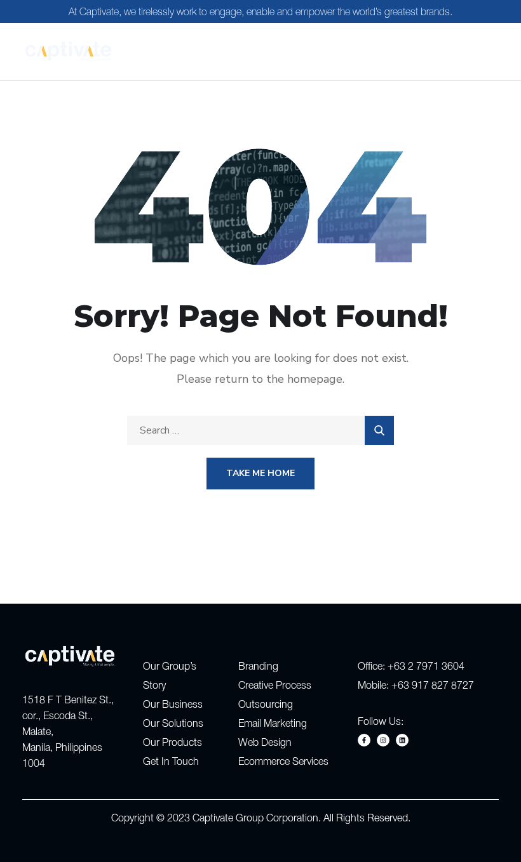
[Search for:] (260, 430)
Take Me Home (260, 473)
